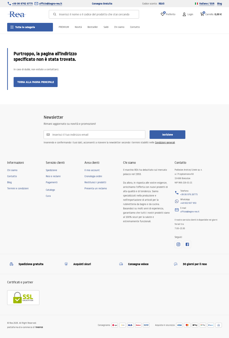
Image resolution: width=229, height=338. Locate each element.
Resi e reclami (53, 176)
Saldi (106, 27)
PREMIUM (64, 27)
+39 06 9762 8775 (22, 3)
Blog (219, 3)
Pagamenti (51, 182)
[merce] (39, 327)
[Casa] (17, 14)
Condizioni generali (165, 142)
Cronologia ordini (93, 176)
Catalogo (50, 189)
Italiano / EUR (206, 3)
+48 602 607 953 (188, 203)
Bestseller (92, 27)
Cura (48, 196)
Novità (78, 27)
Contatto (135, 27)
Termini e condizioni (17, 188)
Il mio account (92, 170)
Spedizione (51, 170)
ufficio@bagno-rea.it (50, 3)
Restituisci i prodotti (95, 182)
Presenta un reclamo (95, 188)
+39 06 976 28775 (189, 194)
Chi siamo (119, 27)
